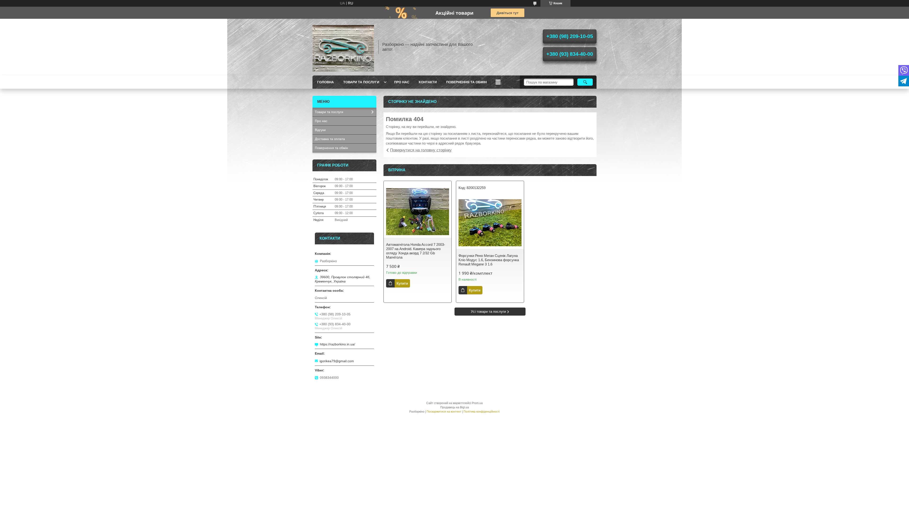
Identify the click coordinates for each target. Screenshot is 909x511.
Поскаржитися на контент (444, 411)
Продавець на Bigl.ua (454, 407)
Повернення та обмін (466, 82)
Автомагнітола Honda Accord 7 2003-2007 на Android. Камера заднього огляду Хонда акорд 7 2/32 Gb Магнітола (415, 250)
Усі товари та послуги (488, 311)
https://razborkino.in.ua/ (337, 344)
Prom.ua (477, 403)
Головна (325, 82)
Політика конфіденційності (481, 411)
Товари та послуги (361, 82)
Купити (402, 283)
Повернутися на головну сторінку (421, 150)
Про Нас (401, 82)
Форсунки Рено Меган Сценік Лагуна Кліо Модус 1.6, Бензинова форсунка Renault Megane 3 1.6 (489, 260)
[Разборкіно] (343, 47)
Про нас (321, 121)
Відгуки (320, 130)
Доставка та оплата (330, 139)
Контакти (428, 82)
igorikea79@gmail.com (337, 361)
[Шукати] (585, 82)
